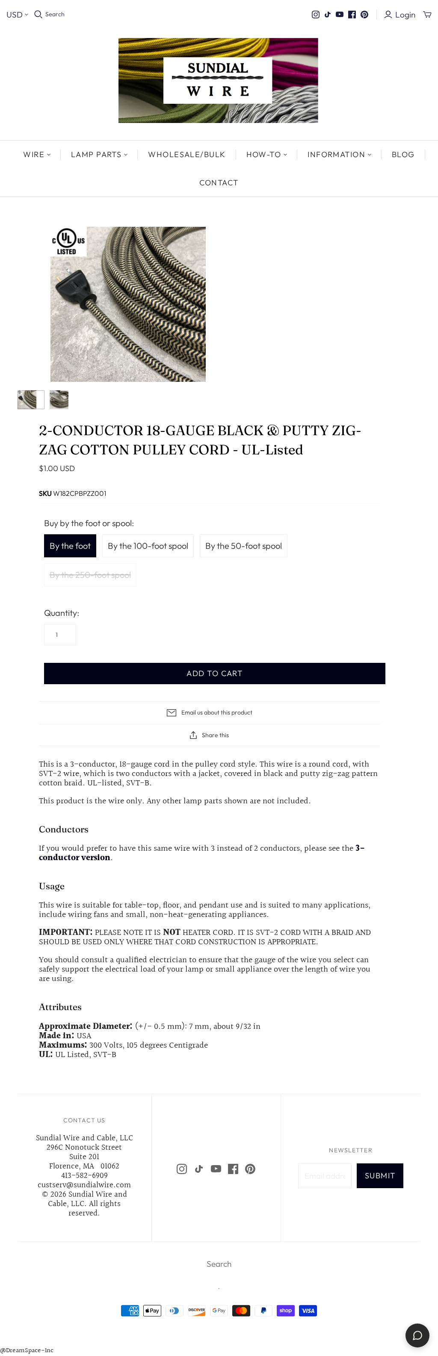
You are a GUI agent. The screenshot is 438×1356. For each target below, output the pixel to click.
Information (336, 154)
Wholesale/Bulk (186, 154)
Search (55, 14)
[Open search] (38, 14)
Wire (33, 154)
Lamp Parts (96, 154)
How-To (263, 154)
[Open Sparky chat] (417, 1335)
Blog (403, 154)
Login (405, 14)
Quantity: (61, 612)
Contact (218, 182)
